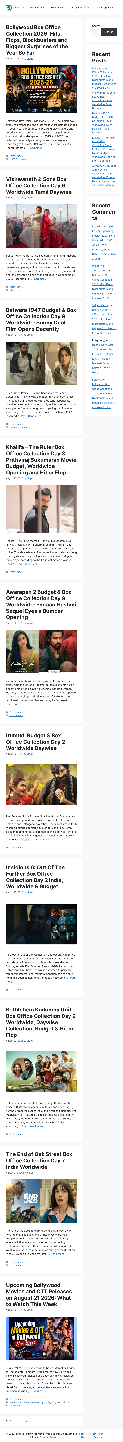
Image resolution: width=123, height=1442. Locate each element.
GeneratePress (48, 1437)
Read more (35, 147)
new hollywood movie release (24, 1402)
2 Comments (16, 715)
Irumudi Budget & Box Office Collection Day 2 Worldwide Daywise (35, 741)
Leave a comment (18, 427)
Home (82, 1433)
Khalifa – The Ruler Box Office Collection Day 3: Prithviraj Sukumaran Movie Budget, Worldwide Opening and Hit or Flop (41, 460)
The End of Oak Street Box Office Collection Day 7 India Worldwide (39, 1160)
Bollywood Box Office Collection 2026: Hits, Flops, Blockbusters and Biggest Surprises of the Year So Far (37, 40)
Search (96, 25)
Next (26, 1421)
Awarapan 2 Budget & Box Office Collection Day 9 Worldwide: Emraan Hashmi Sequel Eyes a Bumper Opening (41, 604)
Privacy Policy (96, 1433)
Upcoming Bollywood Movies (55, 1402)
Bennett (97, 379)
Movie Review (37, 7)
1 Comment (15, 290)
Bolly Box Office (80, 7)
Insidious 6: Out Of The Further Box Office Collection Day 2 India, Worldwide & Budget (35, 877)
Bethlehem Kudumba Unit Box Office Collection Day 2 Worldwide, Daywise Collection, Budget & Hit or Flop (41, 1022)
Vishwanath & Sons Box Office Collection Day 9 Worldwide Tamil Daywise (39, 185)
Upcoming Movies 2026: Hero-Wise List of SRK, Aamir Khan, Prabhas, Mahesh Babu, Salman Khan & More (104, 245)
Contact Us (99, 1437)
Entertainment (58, 7)
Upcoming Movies (104, 7)
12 (19, 1421)
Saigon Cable (100, 305)
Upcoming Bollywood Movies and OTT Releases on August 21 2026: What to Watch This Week (39, 1294)
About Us (86, 1437)
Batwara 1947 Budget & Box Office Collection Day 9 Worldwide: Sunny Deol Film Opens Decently (41, 319)
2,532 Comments (18, 159)
